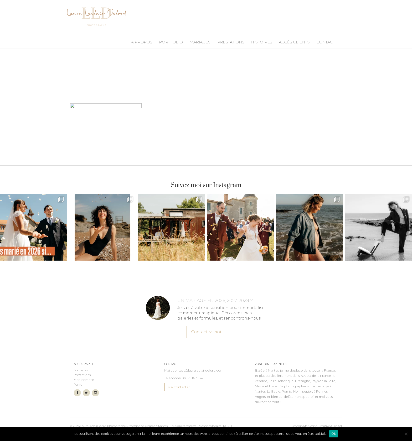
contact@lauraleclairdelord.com (198, 370)
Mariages (200, 42)
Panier (79, 384)
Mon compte (84, 380)
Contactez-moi (206, 332)
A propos (141, 42)
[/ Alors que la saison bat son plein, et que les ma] (33, 227)
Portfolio (171, 42)
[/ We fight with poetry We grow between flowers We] (378, 227)
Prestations (230, 42)
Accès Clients (294, 42)
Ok (333, 434)
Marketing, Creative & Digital (317, 426)
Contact (325, 42)
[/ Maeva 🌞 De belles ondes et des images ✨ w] (102, 227)
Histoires (261, 42)
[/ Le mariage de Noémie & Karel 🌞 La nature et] (171, 227)
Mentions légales (210, 426)
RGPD (227, 426)
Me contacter (178, 387)
